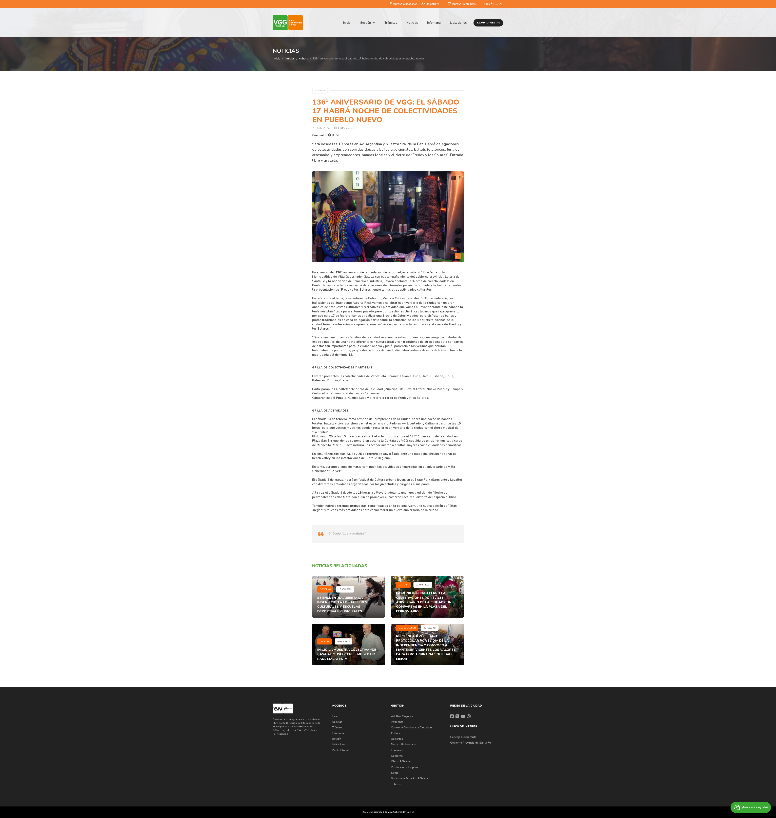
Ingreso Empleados (461, 3)
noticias (290, 58)
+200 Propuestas (488, 22)
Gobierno (397, 756)
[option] (388, 216)
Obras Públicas (401, 761)
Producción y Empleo (404, 767)
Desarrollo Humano (403, 744)
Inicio (347, 23)
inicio (277, 58)
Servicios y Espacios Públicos (410, 778)
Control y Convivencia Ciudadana (412, 727)
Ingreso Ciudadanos (402, 3)
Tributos (396, 784)
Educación (397, 750)
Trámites (391, 23)
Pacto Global (340, 750)
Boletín (336, 739)
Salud (395, 773)
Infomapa (434, 23)
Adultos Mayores (402, 716)
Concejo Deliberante (463, 737)
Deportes (397, 739)
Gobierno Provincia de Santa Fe (470, 743)
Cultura (396, 733)
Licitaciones (458, 23)
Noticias (412, 23)
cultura (303, 58)
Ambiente (397, 722)
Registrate (430, 3)
